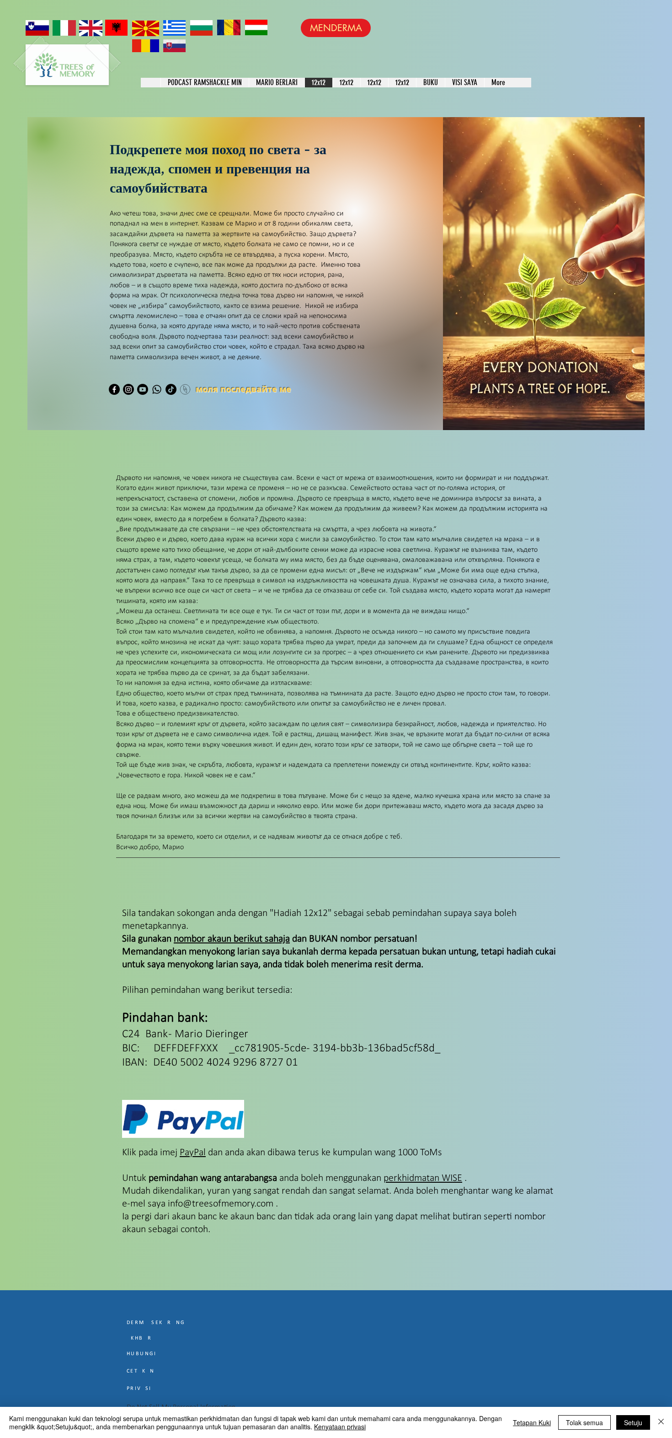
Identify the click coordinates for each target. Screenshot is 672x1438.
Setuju (633, 1422)
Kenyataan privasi (340, 1426)
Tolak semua (584, 1422)
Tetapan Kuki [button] (532, 1422)
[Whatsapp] (156, 389)
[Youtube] (142, 389)
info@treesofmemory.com (220, 1204)
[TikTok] (170, 389)
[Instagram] (128, 389)
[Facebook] (114, 389)
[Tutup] (661, 1422)
